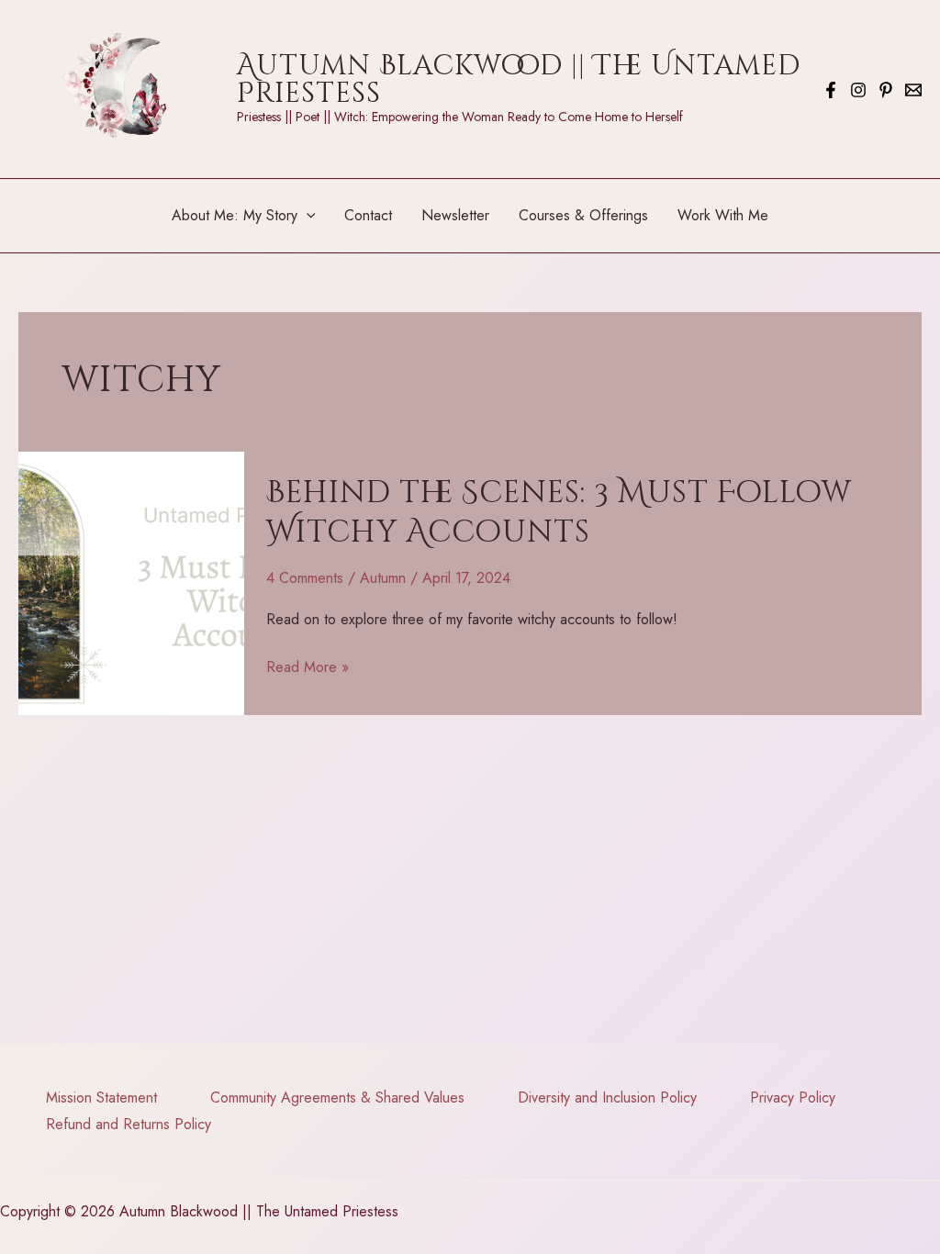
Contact (368, 215)
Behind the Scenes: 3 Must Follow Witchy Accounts (559, 513)
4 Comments (304, 577)
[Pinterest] (886, 90)
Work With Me (722, 215)
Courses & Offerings (583, 215)
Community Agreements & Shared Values (337, 1097)
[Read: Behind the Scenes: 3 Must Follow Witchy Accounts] (131, 581)
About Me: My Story (234, 215)
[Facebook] (830, 90)
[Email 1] (913, 90)
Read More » (307, 668)
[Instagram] (858, 90)
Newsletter (455, 215)
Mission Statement (101, 1097)
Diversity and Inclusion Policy (607, 1097)
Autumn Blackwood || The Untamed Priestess (518, 80)
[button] (306, 215)
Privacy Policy (792, 1097)
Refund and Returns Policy (128, 1124)
